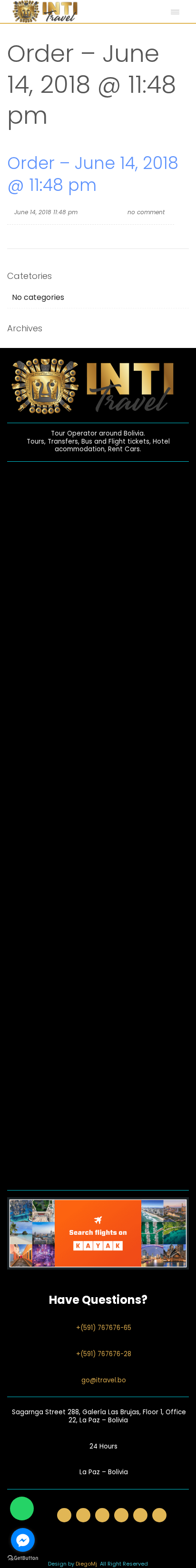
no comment (146, 212)
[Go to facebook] (23, 1540)
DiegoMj (86, 1564)
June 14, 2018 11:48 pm (46, 212)
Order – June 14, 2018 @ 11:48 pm (92, 174)
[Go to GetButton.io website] (23, 1558)
